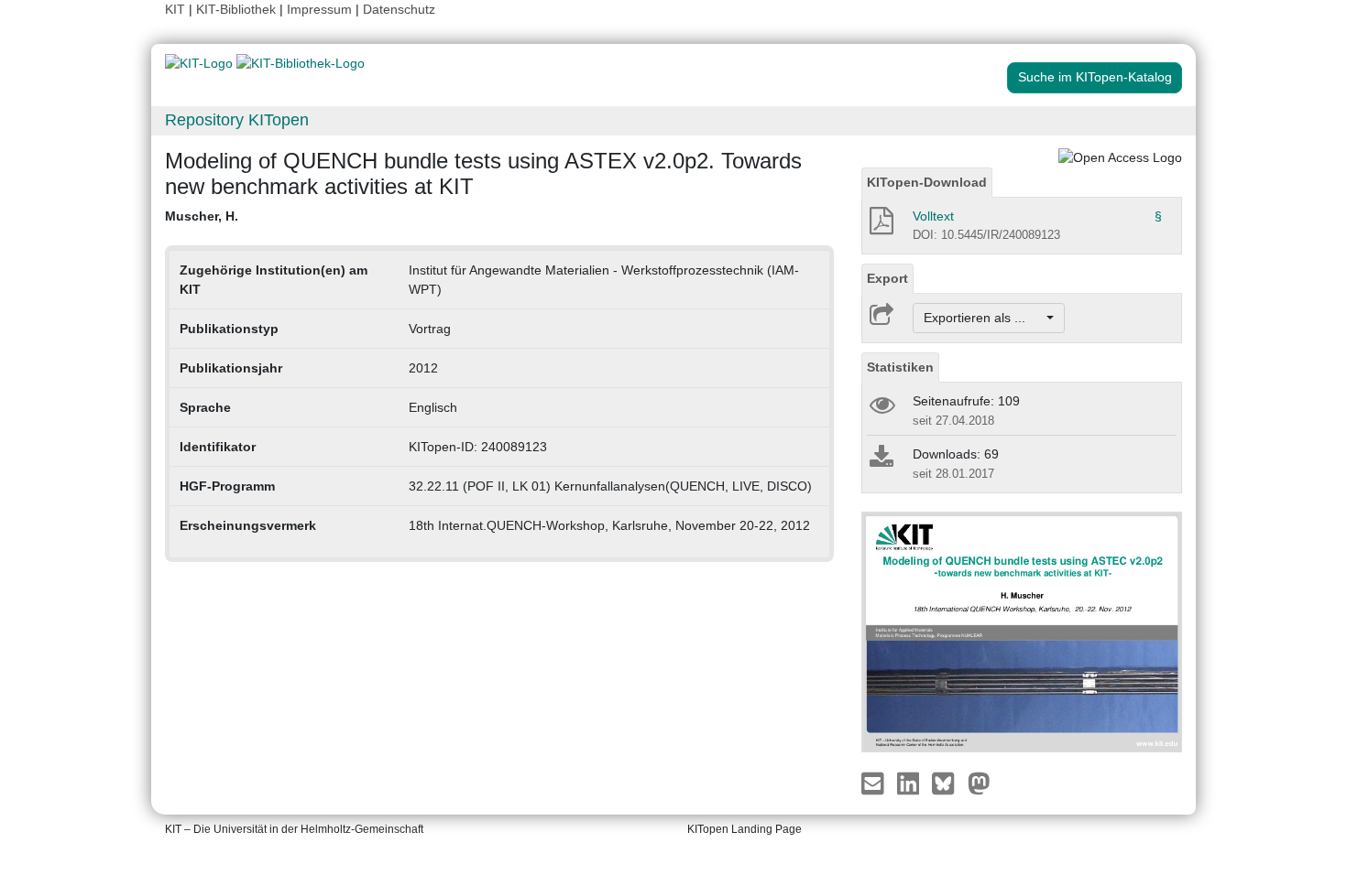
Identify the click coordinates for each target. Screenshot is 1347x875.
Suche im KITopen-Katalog (1095, 77)
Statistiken (900, 367)
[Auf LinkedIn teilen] (910, 782)
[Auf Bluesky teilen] (948, 782)
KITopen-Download (927, 182)
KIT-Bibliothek (237, 9)
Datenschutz (399, 9)
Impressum (319, 9)
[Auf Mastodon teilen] (979, 782)
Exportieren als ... (984, 317)
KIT (175, 9)
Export (887, 278)
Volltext (933, 216)
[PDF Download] (880, 226)
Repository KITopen (237, 120)
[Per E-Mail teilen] (874, 782)
